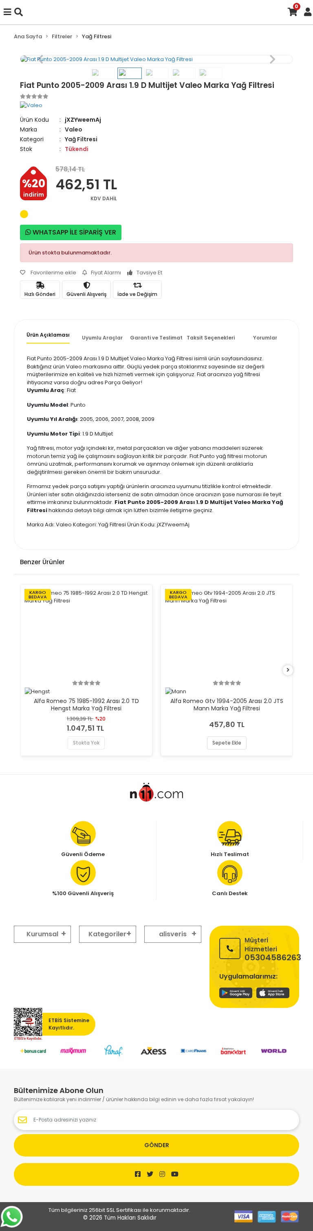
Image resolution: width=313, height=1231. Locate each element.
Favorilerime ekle (52, 272)
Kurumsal (42, 934)
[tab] (48, 337)
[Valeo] (31, 105)
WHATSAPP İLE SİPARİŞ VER (73, 232)
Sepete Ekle (226, 742)
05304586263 (273, 949)
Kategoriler (107, 934)
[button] (40, 59)
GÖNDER (156, 1145)
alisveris (173, 934)
